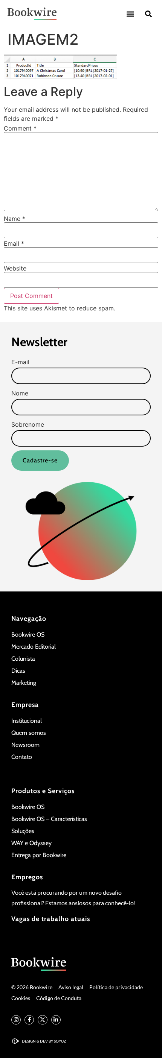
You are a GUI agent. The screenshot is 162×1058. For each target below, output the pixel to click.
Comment (20, 128)
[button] (130, 14)
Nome (19, 393)
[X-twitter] (42, 1020)
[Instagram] (16, 1020)
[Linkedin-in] (56, 1020)
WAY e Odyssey (31, 843)
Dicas (18, 670)
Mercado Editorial (33, 646)
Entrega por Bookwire (38, 855)
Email (14, 243)
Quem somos (28, 732)
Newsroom (25, 744)
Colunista (23, 658)
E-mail (20, 362)
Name (14, 219)
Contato (21, 756)
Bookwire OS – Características (49, 818)
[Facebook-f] (29, 1020)
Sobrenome (27, 424)
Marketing (23, 682)
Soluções (22, 831)
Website (15, 268)
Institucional (26, 720)
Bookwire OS (27, 634)
